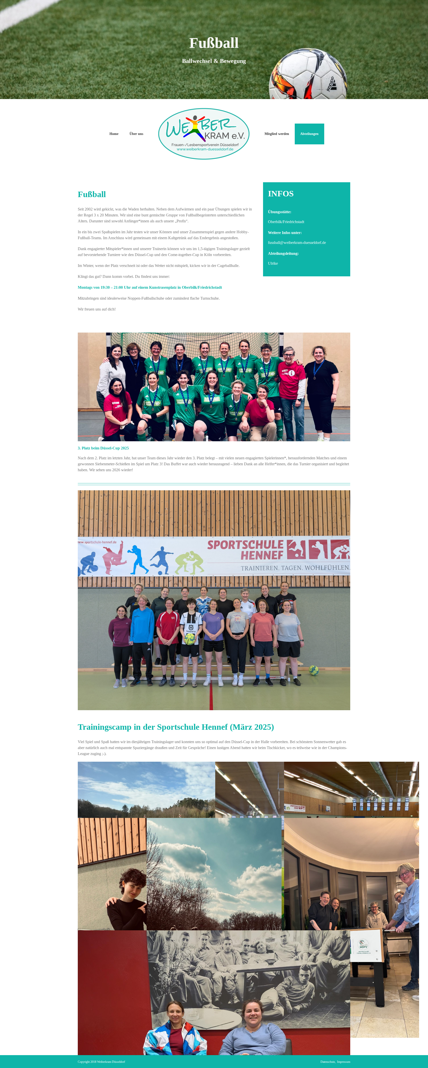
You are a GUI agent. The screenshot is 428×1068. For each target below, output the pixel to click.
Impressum (343, 1062)
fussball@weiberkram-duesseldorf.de (297, 242)
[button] (11, 1057)
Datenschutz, (329, 1062)
